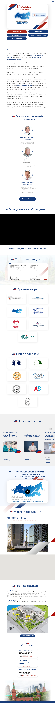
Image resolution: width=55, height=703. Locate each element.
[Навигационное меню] (53, 2)
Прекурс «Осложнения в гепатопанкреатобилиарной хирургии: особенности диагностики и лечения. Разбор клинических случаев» (12, 435)
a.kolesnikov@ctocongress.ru (29, 675)
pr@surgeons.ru (26, 666)
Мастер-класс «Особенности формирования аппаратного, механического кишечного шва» (32, 436)
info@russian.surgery (27, 656)
